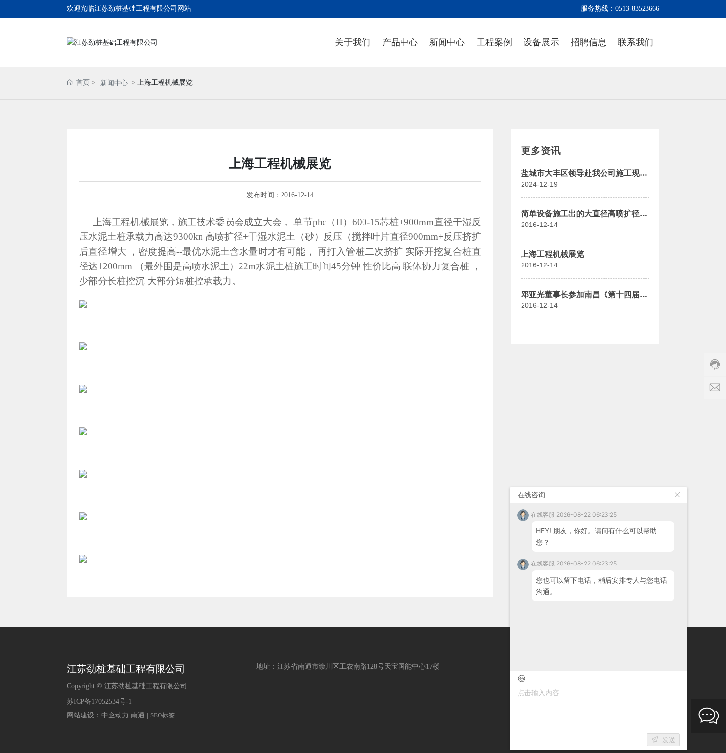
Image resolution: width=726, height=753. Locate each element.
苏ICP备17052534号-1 (99, 701)
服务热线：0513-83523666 (620, 8)
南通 (138, 715)
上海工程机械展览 (552, 254)
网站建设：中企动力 (98, 715)
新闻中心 (114, 83)
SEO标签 (162, 715)
